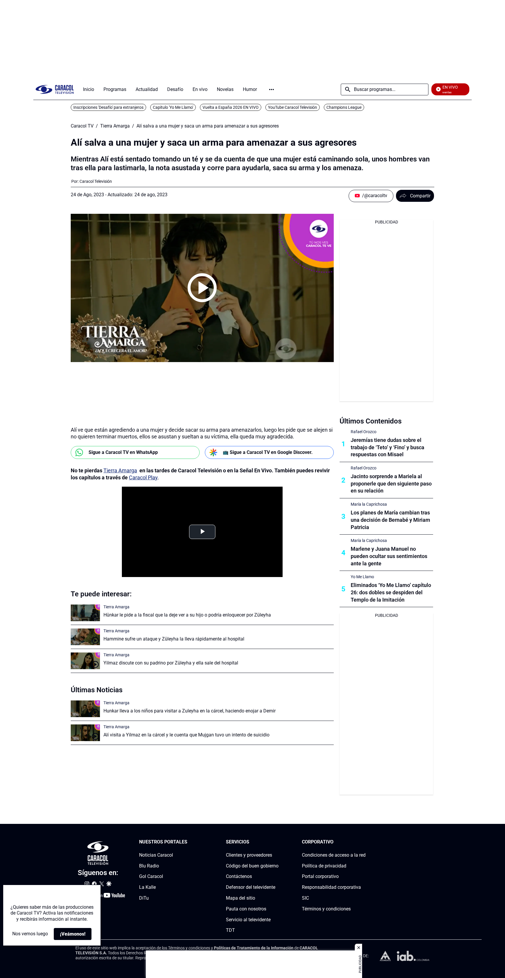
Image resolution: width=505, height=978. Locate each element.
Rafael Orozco (363, 431)
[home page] (55, 89)
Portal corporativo (320, 876)
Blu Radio (149, 866)
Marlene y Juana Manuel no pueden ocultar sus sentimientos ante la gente (389, 556)
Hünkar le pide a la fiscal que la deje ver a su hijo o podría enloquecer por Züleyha (187, 615)
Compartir (420, 196)
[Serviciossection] (277, 842)
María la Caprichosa (369, 504)
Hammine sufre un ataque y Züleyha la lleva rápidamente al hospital (173, 639)
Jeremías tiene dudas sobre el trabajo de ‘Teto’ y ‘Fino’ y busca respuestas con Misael (387, 447)
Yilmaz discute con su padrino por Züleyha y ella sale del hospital (170, 663)
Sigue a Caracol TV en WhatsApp (123, 452)
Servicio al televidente (248, 919)
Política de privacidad (324, 866)
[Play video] (202, 287)
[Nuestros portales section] (189, 842)
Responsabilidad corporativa (331, 887)
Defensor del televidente (250, 887)
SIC (305, 898)
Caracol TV (82, 126)
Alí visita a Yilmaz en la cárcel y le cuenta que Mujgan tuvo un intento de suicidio (186, 735)
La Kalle (147, 887)
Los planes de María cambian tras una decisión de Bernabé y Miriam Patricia (390, 519)
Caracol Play (143, 477)
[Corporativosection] (364, 842)
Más (271, 89)
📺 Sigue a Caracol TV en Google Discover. (268, 452)
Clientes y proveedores (249, 855)
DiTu (144, 898)
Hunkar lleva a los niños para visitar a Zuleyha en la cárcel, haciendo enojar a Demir (189, 711)
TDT (230, 930)
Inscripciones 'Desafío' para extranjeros (108, 107)
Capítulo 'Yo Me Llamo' (173, 107)
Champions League (344, 107)
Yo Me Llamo (362, 576)
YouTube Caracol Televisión (292, 107)
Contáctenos (239, 876)
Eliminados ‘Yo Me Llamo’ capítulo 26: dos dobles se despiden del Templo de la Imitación (391, 592)
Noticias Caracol (156, 855)
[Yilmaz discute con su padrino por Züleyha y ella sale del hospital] (85, 660)
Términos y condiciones (326, 909)
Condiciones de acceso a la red (334, 855)
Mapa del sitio (240, 898)
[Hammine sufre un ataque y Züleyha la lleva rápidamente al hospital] (85, 637)
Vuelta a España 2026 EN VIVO (231, 107)
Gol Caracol (151, 876)
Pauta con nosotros (246, 909)
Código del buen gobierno (252, 866)
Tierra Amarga (115, 126)
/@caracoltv (374, 195)
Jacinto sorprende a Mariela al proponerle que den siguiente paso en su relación (391, 483)
